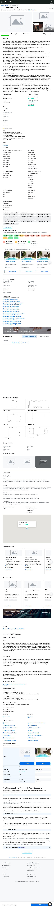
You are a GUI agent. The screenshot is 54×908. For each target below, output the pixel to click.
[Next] (52, 34)
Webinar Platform (30, 870)
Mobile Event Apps (31, 865)
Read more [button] (7, 565)
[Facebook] (31, 717)
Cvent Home (4, 873)
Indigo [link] (6, 590)
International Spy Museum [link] (32, 590)
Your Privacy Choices (6, 878)
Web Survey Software (31, 868)
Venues (6, 5)
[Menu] (1, 2)
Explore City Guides (6, 867)
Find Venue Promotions (6, 865)
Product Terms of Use (31, 874)
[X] (28, 717)
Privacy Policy (30, 873)
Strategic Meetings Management (34, 867)
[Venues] (51, 2)
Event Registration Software (33, 863)
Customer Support (5, 876)
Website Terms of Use (31, 876)
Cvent (2, 5)
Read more (5, 145)
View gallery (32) (48, 29)
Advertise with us (31, 878)
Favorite (51, 8)
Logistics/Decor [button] (48, 599)
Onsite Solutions (5, 868)
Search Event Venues (6, 863)
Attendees (5, 340)
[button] (16, 22)
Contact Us (4, 874)
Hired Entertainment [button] (13, 599)
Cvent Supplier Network (6, 862)
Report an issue (13, 857)
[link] (12, 584)
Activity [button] (6, 599)
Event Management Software (33, 862)
